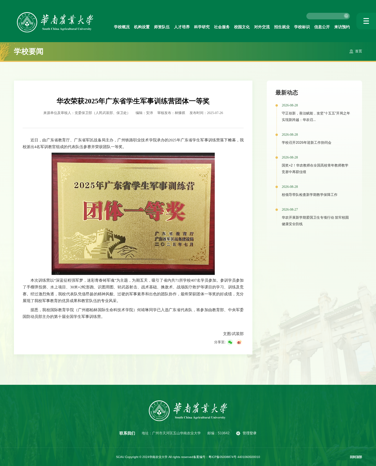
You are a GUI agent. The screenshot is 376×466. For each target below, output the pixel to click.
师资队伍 (162, 27)
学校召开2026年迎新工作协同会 (306, 142)
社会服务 (222, 27)
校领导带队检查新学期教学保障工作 (309, 195)
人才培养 (182, 27)
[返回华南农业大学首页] (55, 13)
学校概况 (122, 27)
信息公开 (322, 27)
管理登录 (250, 433)
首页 (358, 51)
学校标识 (302, 27)
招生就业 (282, 27)
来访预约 (342, 27)
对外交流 (262, 27)
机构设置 (142, 27)
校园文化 (242, 27)
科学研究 (202, 27)
